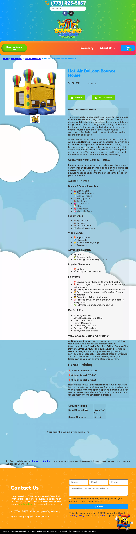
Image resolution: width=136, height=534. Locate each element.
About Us (106, 48)
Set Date (77, 97)
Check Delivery (104, 97)
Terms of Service (98, 515)
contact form (26, 504)
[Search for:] (68, 8)
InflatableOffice (90, 531)
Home (5, 58)
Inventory (87, 48)
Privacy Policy (76, 515)
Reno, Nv (36, 461)
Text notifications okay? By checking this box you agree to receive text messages (95, 499)
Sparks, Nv (48, 461)
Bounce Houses (33, 58)
